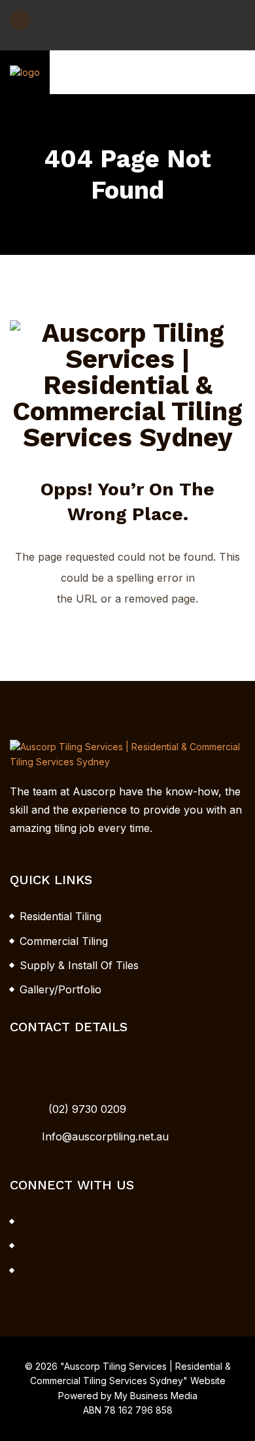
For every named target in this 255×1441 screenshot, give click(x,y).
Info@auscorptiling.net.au (105, 1136)
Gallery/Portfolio (60, 989)
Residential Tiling (60, 916)
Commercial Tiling (64, 941)
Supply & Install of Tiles (79, 965)
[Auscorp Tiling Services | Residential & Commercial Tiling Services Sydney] (25, 71)
